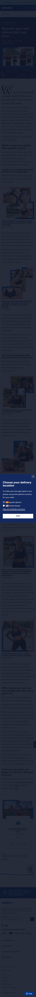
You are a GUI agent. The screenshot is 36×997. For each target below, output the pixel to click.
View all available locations (14, 509)
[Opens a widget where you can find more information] (29, 994)
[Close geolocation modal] (33, 476)
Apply (18, 516)
